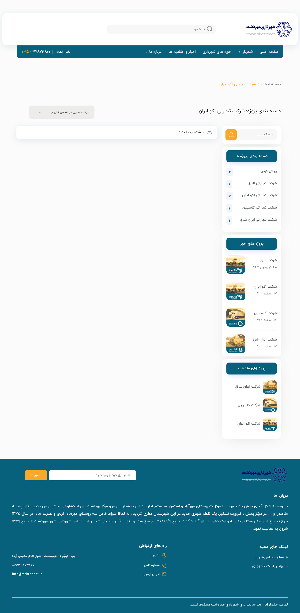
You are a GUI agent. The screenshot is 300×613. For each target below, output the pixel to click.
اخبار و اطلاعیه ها (182, 52)
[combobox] (62, 112)
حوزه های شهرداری (217, 52)
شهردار (248, 52)
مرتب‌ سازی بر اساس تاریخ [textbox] (70, 112)
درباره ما (155, 52)
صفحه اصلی (269, 52)
